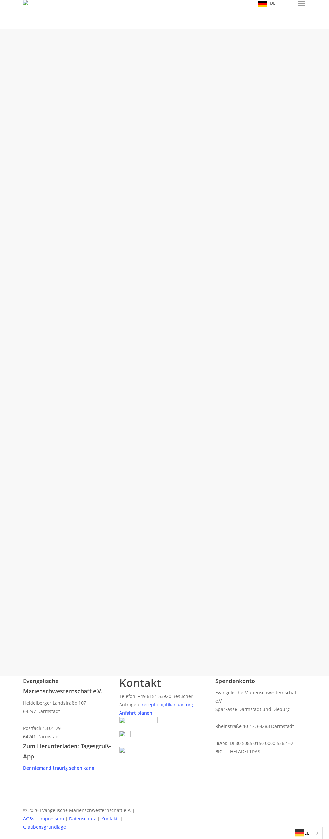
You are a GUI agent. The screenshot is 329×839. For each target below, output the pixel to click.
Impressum (52, 819)
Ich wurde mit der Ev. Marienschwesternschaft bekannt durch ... (113, 403)
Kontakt (110, 819)
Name (65, 207)
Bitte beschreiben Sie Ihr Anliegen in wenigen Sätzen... (105, 460)
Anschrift (67, 241)
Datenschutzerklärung (103, 525)
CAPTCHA (66, 546)
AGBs (28, 819)
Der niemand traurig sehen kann (58, 768)
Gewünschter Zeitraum (79, 338)
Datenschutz (70, 517)
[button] (302, 3)
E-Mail (65, 290)
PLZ (167, 258)
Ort (61, 258)
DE (306, 833)
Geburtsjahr (70, 315)
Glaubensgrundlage (44, 827)
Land (62, 274)
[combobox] (307, 833)
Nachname (171, 225)
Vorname (65, 225)
